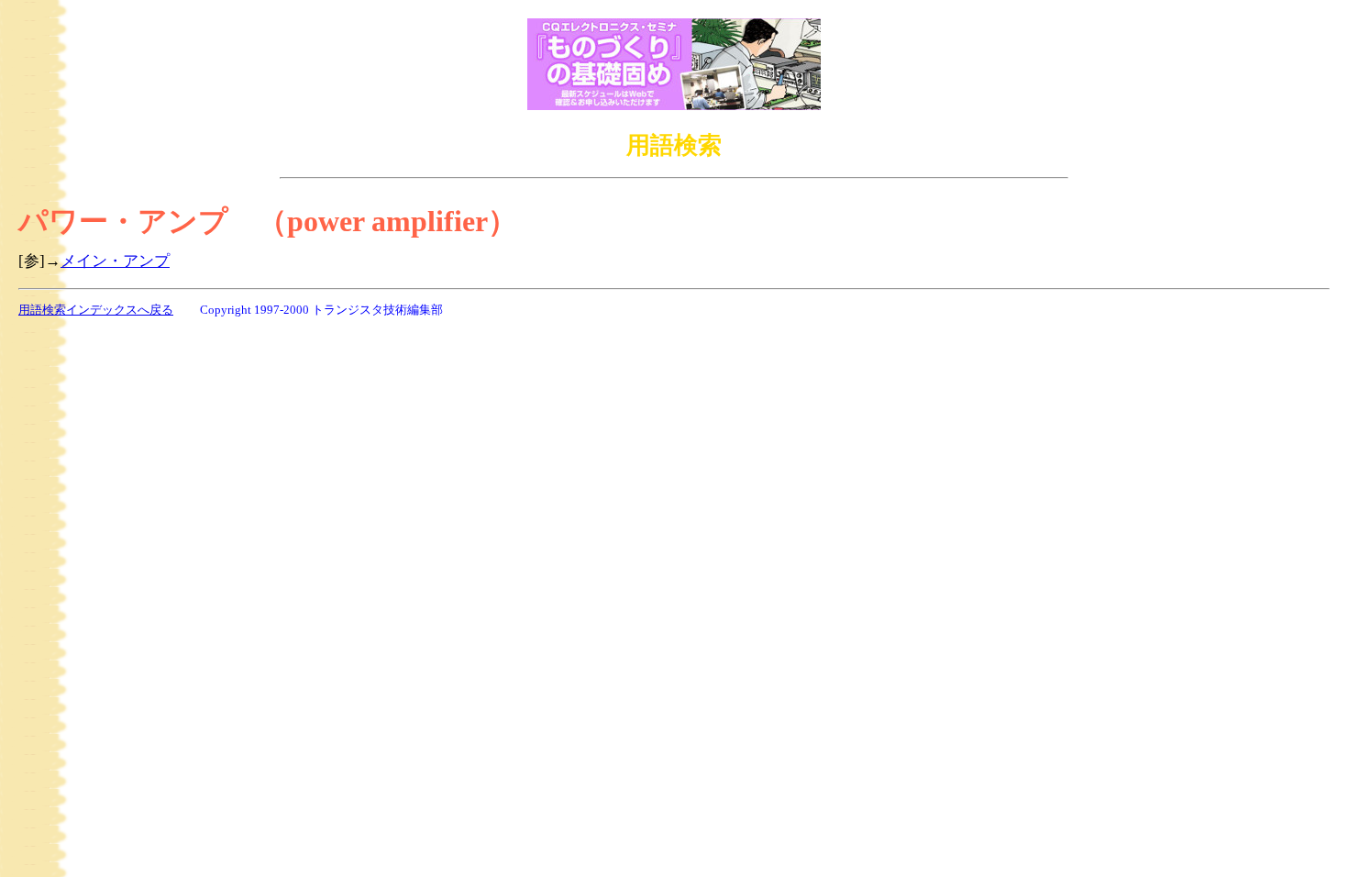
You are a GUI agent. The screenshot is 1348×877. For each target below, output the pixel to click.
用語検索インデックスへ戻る (95, 309)
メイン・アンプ (115, 261)
